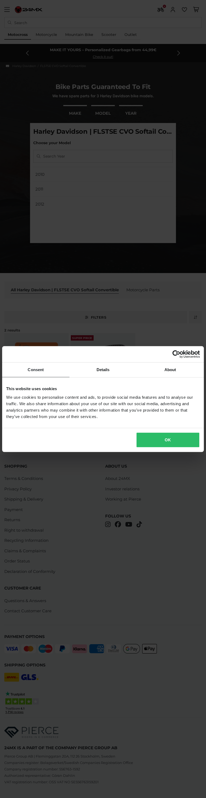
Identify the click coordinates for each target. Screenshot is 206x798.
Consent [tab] (36, 369)
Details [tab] (103, 369)
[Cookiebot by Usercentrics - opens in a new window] (176, 354)
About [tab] (170, 369)
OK (168, 439)
